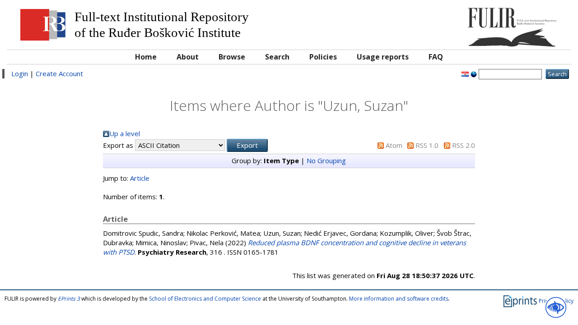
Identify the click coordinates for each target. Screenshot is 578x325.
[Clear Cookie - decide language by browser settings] (474, 73)
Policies (323, 57)
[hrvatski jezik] (465, 73)
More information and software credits (398, 298)
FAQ (436, 57)
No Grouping (326, 160)
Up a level (124, 133)
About (188, 57)
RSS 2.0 (463, 145)
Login (19, 73)
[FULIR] (495, 23)
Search (277, 57)
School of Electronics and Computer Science (205, 298)
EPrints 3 (69, 298)
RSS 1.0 (426, 145)
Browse (232, 57)
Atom (394, 145)
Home (146, 57)
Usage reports (383, 57)
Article (139, 178)
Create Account (59, 73)
